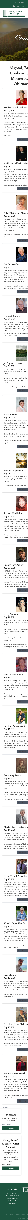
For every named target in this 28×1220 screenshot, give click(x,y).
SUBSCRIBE (11, 1128)
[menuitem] (12, 1193)
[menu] (25, 6)
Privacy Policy (21, 1218)
